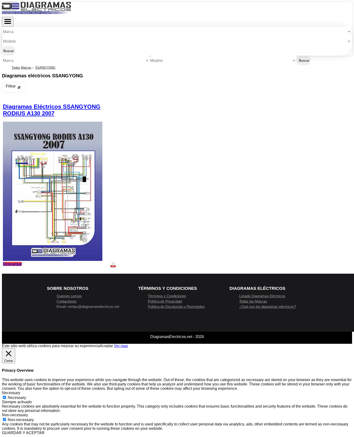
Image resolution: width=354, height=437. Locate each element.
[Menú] (7, 22)
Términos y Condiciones (167, 296)
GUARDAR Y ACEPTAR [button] (23, 433)
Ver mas (121, 346)
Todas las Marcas (253, 301)
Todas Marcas (21, 67)
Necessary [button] (11, 393)
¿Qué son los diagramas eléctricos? (267, 307)
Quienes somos (69, 296)
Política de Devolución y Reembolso (176, 307)
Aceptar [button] (106, 346)
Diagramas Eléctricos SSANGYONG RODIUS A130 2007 (51, 110)
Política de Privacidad (165, 301)
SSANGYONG (45, 67)
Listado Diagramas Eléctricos (262, 296)
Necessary (17, 398)
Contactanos (67, 301)
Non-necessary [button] (15, 415)
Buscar (8, 51)
